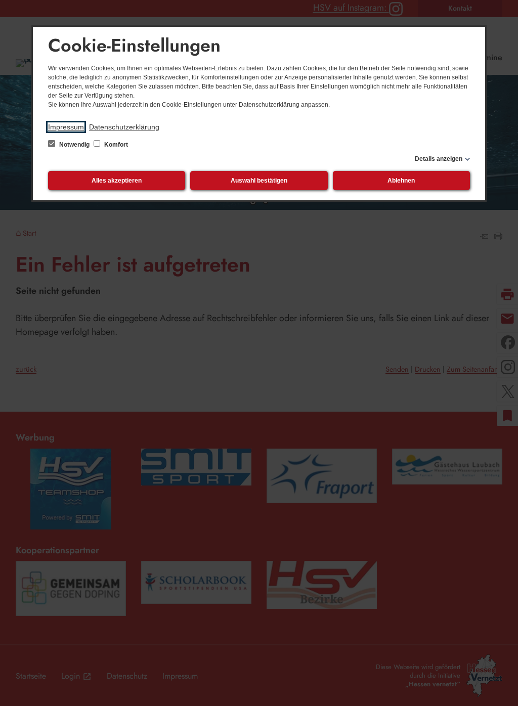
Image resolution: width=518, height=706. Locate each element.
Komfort (115, 144)
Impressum (66, 127)
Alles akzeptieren (117, 180)
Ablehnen (401, 180)
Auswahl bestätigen (259, 180)
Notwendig (74, 144)
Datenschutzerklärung (124, 127)
